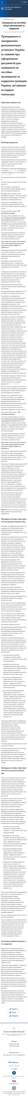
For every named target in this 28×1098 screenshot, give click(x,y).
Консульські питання (9, 19)
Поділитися (14, 1009)
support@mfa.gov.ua (14, 1083)
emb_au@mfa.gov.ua (8, 1055)
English (15, 1068)
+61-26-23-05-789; (14, 1044)
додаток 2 (10, 384)
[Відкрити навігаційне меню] (2, 2)
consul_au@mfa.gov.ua (19, 1055)
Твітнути (14, 1012)
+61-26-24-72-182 (14, 1046)
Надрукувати (15, 1015)
